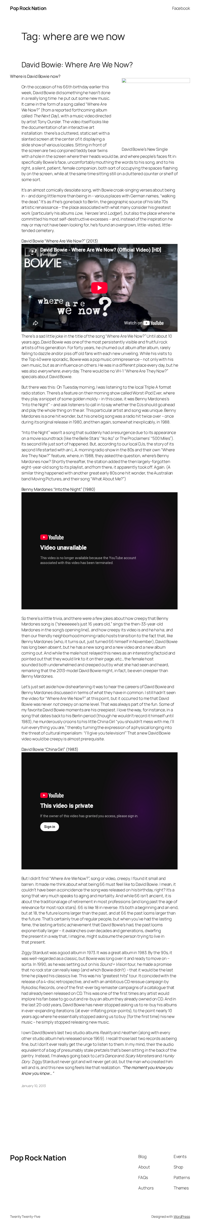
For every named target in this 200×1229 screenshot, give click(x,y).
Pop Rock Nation (28, 8)
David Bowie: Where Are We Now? (77, 64)
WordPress (182, 1216)
